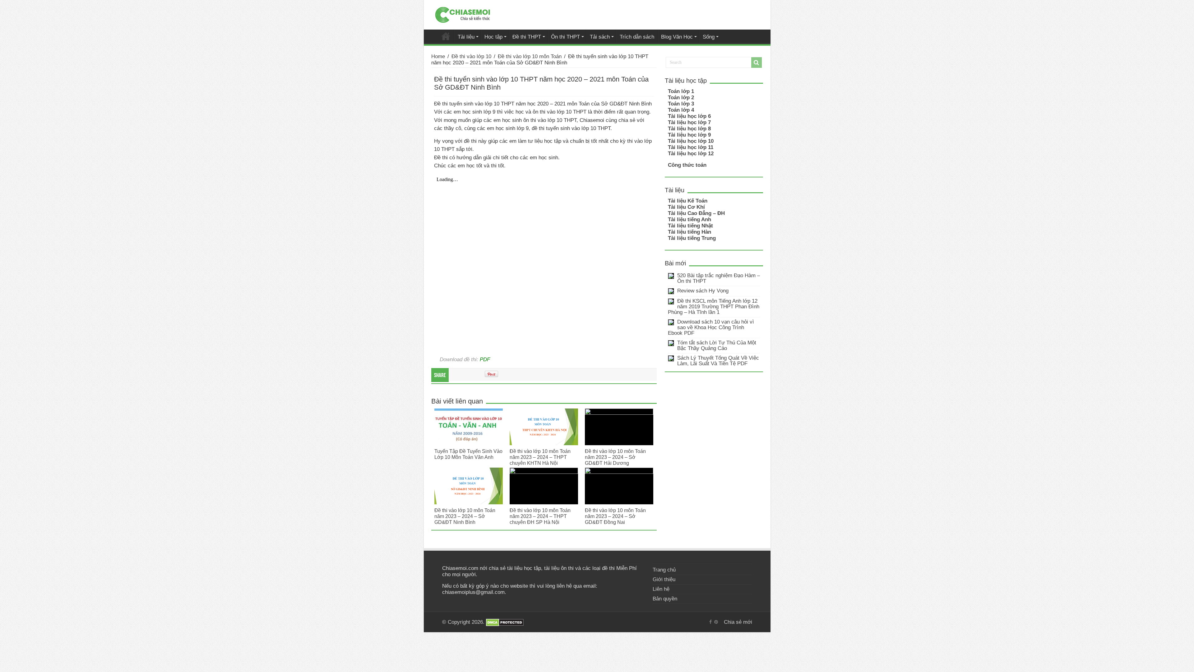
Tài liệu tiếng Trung (692, 238)
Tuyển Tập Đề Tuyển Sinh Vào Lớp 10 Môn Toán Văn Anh (468, 454)
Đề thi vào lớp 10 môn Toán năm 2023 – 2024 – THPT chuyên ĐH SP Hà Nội (540, 516)
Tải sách (600, 37)
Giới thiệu (664, 579)
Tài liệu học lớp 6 (689, 116)
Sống (709, 37)
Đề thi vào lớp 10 (471, 56)
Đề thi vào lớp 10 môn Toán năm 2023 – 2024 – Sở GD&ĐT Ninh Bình (464, 516)
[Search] (756, 62)
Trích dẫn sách (637, 37)
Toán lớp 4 (681, 110)
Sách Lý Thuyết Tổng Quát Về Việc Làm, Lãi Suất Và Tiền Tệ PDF (718, 360)
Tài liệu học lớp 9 (689, 135)
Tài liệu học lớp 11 (690, 147)
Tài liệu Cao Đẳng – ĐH (696, 213)
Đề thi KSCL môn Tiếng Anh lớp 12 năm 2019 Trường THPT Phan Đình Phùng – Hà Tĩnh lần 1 (713, 306)
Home (438, 56)
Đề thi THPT (526, 37)
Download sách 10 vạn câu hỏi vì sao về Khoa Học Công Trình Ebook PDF (711, 327)
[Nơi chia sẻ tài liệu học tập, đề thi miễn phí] (462, 13)
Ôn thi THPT (565, 37)
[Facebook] (710, 622)
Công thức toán (687, 165)
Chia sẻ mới (446, 36)
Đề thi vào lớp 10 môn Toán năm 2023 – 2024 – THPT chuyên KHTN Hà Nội (540, 457)
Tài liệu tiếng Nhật (690, 226)
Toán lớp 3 (681, 104)
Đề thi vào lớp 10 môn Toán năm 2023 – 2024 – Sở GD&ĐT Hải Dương (615, 457)
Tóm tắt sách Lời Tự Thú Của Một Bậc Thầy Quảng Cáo (716, 345)
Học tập (493, 37)
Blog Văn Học (677, 37)
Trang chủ (664, 570)
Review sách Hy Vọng (703, 291)
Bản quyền (665, 599)
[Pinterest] (716, 622)
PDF (485, 359)
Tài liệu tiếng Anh (689, 219)
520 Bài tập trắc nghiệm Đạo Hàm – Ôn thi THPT (718, 278)
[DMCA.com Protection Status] (505, 622)
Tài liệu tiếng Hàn (689, 232)
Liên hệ (661, 589)
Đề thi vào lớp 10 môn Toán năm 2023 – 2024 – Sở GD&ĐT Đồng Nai (615, 516)
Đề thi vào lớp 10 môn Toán (530, 56)
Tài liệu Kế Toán (687, 201)
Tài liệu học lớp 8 (689, 129)
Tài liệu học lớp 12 (691, 153)
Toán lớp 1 (681, 91)
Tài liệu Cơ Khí (686, 207)
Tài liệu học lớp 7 (689, 122)
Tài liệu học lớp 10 (691, 141)
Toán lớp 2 (681, 97)
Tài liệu (466, 37)
